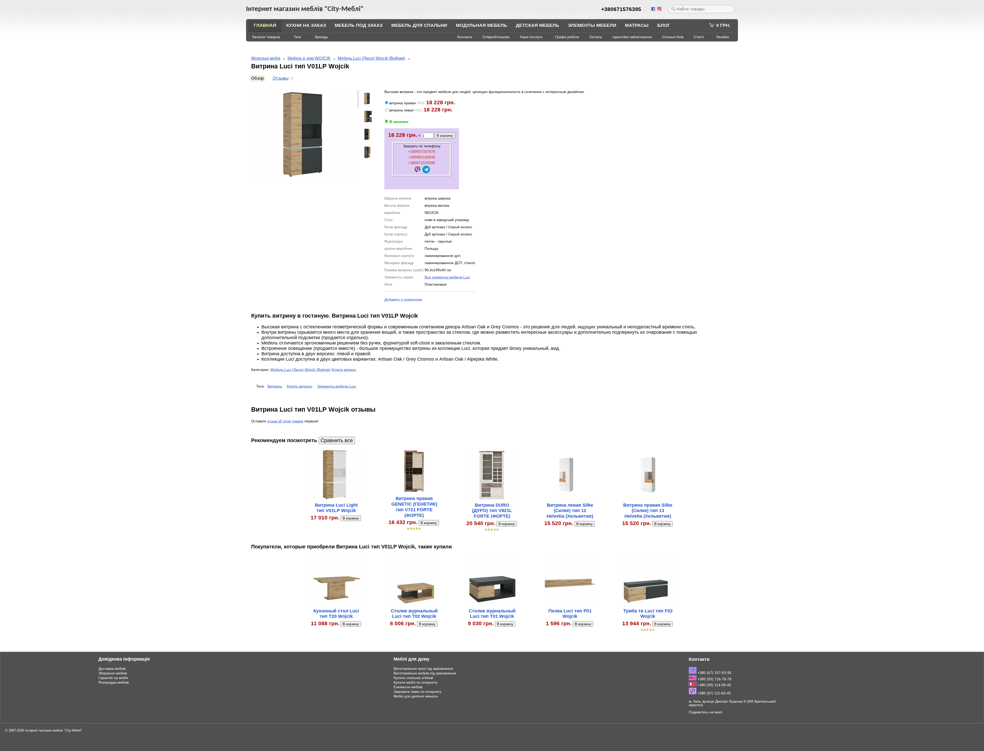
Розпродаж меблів (113, 682)
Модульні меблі (265, 58)
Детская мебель (537, 25)
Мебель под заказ (359, 25)
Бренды (321, 37)
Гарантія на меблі (113, 678)
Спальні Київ (672, 37)
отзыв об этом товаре (285, 421)
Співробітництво (496, 37)
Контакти (464, 37)
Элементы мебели (592, 25)
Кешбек (722, 37)
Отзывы (281, 78)
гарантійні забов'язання (632, 37)
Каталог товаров (266, 37)
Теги (297, 37)
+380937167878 (421, 151)
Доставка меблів (112, 668)
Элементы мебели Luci (336, 386)
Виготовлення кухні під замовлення (423, 668)
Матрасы (637, 25)
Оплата (595, 37)
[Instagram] (659, 9)
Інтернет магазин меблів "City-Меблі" (53, 730)
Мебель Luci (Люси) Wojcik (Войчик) (371, 58)
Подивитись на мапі (705, 712)
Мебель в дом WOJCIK (309, 58)
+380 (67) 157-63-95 (713, 673)
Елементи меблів (408, 687)
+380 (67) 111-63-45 (713, 693)
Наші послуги (531, 37)
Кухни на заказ (306, 25)
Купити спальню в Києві (413, 678)
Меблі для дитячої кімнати (416, 696)
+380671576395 (421, 163)
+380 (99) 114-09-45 (713, 685)
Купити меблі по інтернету (415, 682)
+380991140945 (421, 157)
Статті (699, 37)
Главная (265, 25)
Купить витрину (299, 386)
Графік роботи (567, 37)
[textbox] (701, 9)
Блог (663, 25)
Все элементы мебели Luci (447, 277)
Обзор (257, 78)
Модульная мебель (481, 25)
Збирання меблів (112, 673)
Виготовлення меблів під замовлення (425, 673)
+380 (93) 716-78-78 (713, 679)
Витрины (275, 386)
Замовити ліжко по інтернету (418, 692)
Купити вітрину (344, 370)
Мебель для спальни (419, 25)
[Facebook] (653, 9)
